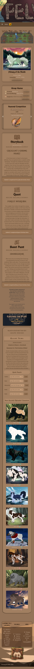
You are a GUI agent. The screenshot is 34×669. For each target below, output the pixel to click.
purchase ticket (25, 99)
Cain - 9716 (16, 485)
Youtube (18, 638)
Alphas (4, 38)
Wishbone (15, 91)
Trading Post (15, 41)
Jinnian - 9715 (16, 505)
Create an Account (4, 31)
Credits (8, 641)
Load (26, 376)
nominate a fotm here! (17, 80)
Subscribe (30, 38)
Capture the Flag (17, 316)
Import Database (25, 36)
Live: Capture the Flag (4, 41)
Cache (20, 35)
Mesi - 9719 (16, 422)
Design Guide (10, 41)
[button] (2, 24)
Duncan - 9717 (16, 464)
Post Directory (15, 31)
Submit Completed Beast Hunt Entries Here (17, 285)
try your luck (26, 91)
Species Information (4, 36)
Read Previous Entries (17, 145)
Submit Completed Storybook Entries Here (17, 180)
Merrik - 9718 (16, 443)
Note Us (8, 639)
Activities (20, 39)
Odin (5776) (20, 93)
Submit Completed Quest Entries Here (17, 232)
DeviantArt (18, 640)
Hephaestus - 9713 (16, 547)
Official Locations (30, 36)
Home (6, 24)
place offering (26, 95)
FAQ (20, 30)
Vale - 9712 (16, 568)
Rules (30, 30)
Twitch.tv (17, 634)
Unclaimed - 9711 (16, 588)
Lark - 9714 (16, 526)
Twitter (18, 636)
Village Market (10, 36)
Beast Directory (24, 41)
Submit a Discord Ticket (7, 635)
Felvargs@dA (27, 642)
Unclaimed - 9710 (16, 609)
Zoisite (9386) (17, 75)
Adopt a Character (30, 41)
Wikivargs (11, 31)
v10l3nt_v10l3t (20, 77)
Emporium (25, 31)
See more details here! (17, 115)
